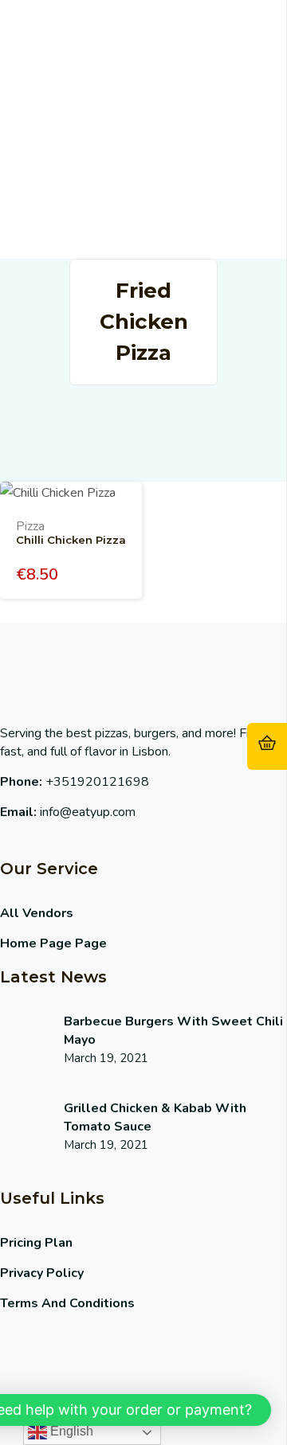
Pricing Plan (36, 1243)
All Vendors (36, 913)
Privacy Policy (42, 1273)
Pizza (30, 526)
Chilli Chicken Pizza (71, 539)
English (70, 1431)
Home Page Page (53, 943)
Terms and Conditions (67, 1303)
